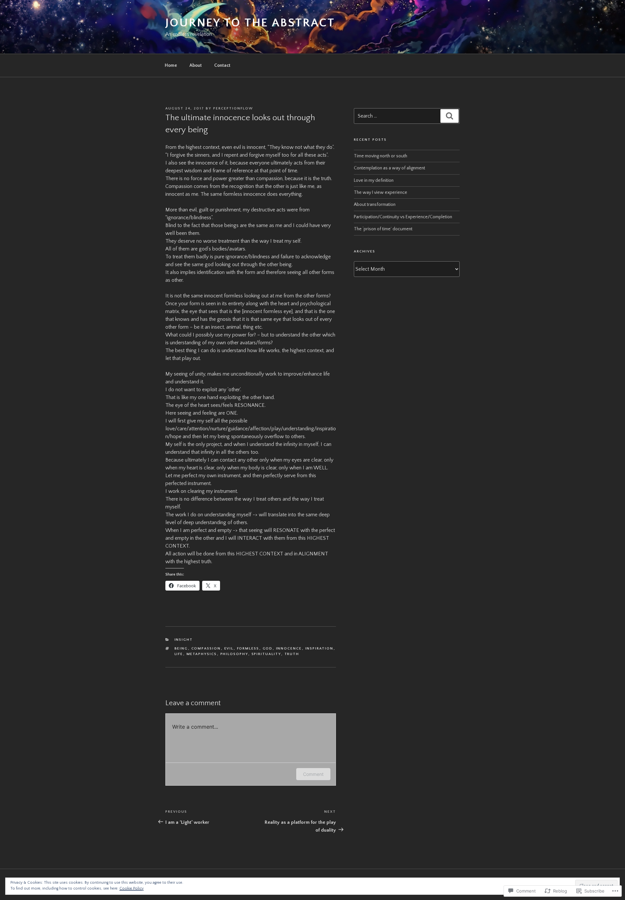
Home (171, 65)
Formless (248, 648)
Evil (229, 648)
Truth (292, 654)
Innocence (289, 648)
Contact (222, 65)
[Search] (449, 116)
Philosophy (234, 654)
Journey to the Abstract (250, 22)
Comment (313, 774)
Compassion (206, 648)
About (195, 65)
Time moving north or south (380, 156)
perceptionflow (233, 108)
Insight (183, 640)
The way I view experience (380, 192)
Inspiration (319, 648)
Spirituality (266, 654)
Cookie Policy (131, 888)
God (268, 648)
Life (178, 654)
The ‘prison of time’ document (383, 229)
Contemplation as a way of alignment (389, 168)
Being (181, 648)
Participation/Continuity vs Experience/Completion (403, 217)
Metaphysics (202, 654)
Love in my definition (374, 180)
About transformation (375, 204)
